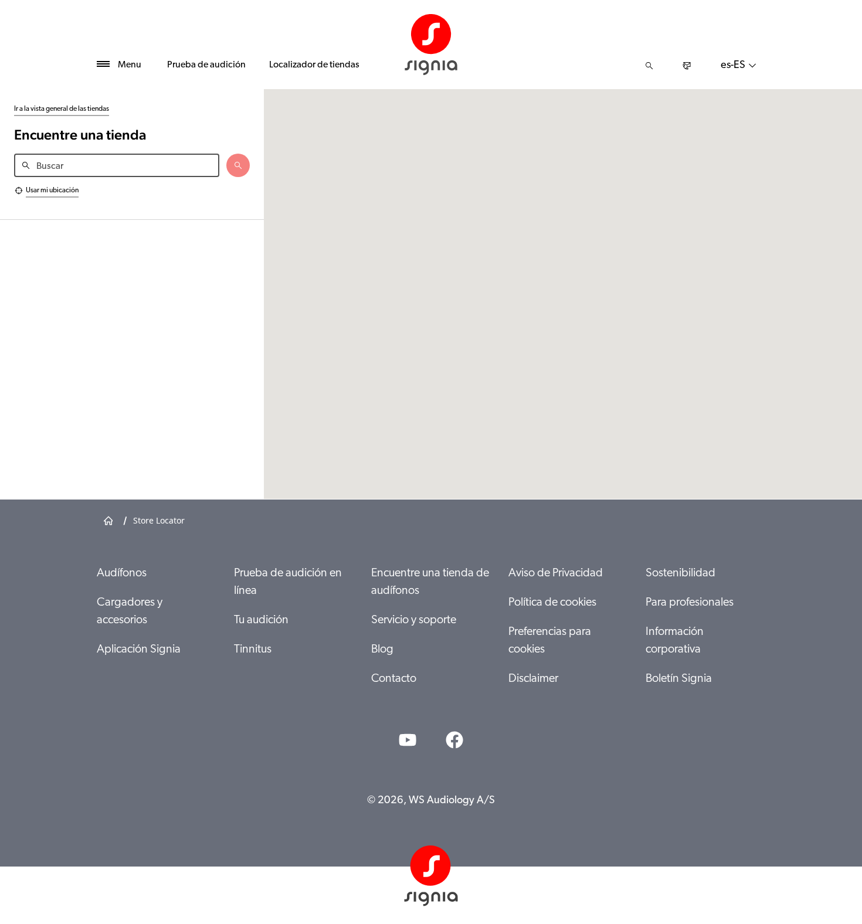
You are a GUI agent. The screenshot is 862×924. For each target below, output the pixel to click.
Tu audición (261, 620)
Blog (382, 649)
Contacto (393, 679)
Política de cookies (552, 603)
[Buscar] (649, 65)
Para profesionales (690, 603)
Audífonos (122, 573)
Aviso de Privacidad (555, 573)
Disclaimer (533, 679)
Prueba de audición (206, 65)
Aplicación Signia (139, 649)
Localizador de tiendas (314, 65)
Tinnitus (253, 649)
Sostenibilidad (680, 573)
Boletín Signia (679, 679)
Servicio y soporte (413, 620)
